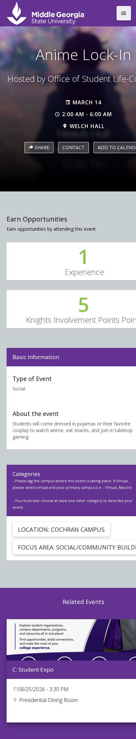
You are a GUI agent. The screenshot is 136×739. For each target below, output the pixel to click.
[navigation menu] (124, 13)
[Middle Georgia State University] (59, 13)
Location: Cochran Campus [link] (61, 529)
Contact (73, 147)
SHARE (41, 147)
